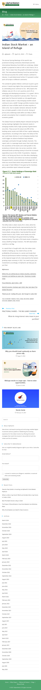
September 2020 (6, 659)
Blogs (32, 682)
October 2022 (6, 572)
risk (14, 300)
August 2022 (5, 579)
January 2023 (5, 562)
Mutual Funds (20, 684)
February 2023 (6, 558)
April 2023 (5, 551)
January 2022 (5, 603)
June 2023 (5, 545)
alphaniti (7, 54)
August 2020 (5, 662)
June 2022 (5, 586)
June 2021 (5, 628)
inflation (26, 299)
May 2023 (5, 548)
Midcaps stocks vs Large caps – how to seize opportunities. (21, 382)
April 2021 (5, 635)
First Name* (5, 463)
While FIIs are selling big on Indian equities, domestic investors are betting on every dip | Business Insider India (19, 276)
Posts (30, 54)
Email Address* (6, 454)
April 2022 (5, 593)
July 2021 (4, 624)
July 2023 (4, 541)
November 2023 (6, 527)
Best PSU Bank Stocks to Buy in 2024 (12, 501)
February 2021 (6, 642)
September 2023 (6, 534)
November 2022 (6, 569)
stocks (18, 300)
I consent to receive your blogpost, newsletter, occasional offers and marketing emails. (21, 474)
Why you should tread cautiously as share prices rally (20, 352)
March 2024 (5, 520)
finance (13, 299)
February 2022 (6, 600)
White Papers (13, 682)
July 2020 (4, 666)
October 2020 (6, 655)
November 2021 (6, 610)
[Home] (2, 15)
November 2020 (6, 652)
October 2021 (6, 614)
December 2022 (6, 565)
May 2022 (5, 590)
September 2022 (6, 576)
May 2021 (5, 631)
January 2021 (5, 645)
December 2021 (6, 607)
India (21, 299)
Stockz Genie (20, 410)
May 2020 (5, 669)
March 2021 (5, 638)
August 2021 (5, 621)
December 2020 (6, 649)
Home (6, 682)
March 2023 (5, 555)
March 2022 (5, 597)
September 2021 (6, 617)
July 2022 (4, 583)
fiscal (18, 299)
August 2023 (5, 538)
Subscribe (5, 479)
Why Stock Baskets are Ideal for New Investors (15, 510)
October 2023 (6, 531)
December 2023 (6, 524)
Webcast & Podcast (24, 682)
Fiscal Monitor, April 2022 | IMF (12, 283)
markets (10, 300)
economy (8, 299)
